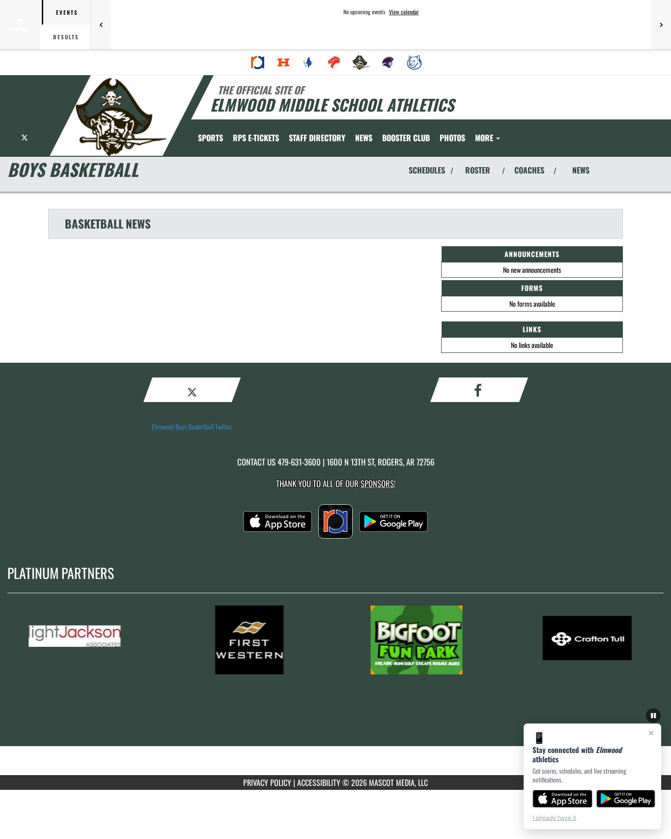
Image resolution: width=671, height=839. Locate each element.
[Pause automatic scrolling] (653, 715)
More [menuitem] (485, 138)
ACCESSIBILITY (318, 782)
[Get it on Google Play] (626, 799)
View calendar (404, 12)
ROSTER (477, 170)
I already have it (554, 817)
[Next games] (661, 24)
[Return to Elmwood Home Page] (121, 117)
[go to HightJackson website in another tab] (90, 640)
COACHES (529, 170)
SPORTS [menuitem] (210, 138)
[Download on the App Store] (562, 799)
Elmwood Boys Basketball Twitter (192, 426)
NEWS (580, 170)
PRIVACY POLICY (267, 782)
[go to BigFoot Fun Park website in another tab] (432, 640)
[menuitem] (258, 62)
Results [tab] (66, 37)
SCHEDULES (427, 170)
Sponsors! (378, 483)
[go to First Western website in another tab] (261, 640)
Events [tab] (67, 12)
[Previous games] (101, 24)
